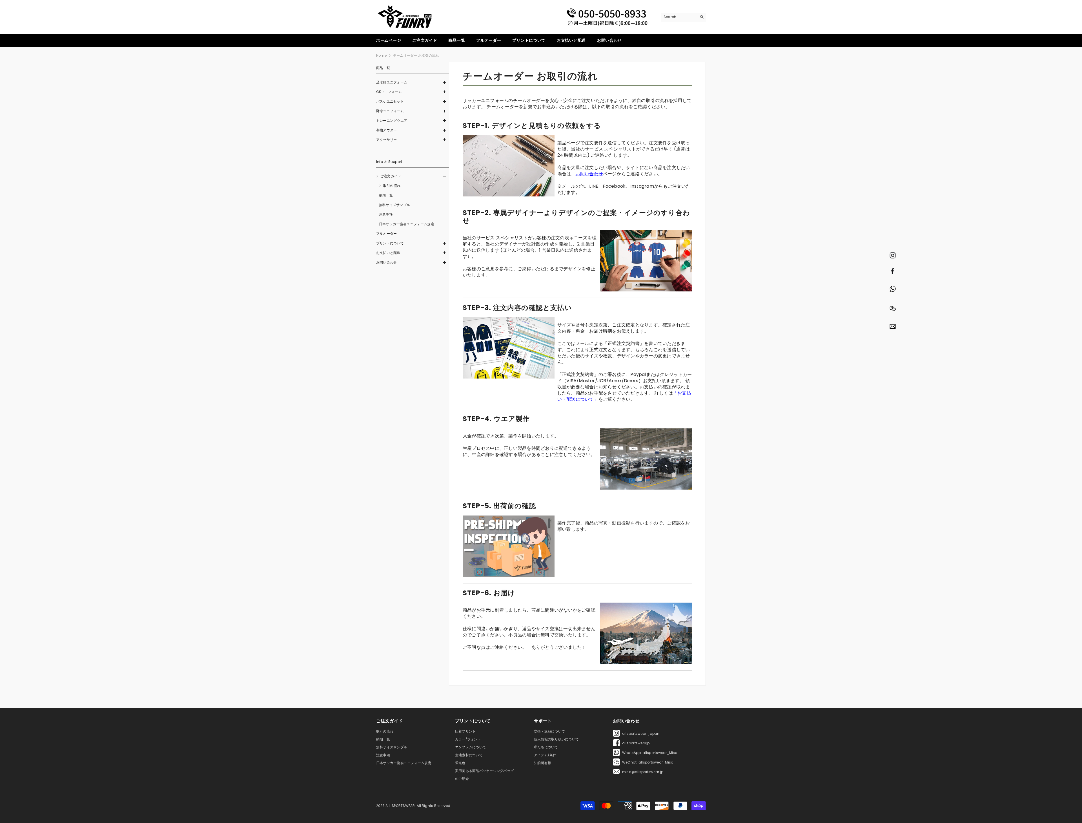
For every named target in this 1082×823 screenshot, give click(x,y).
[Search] (683, 17)
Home (381, 55)
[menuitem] (412, 82)
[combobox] (679, 17)
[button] (412, 82)
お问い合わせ (589, 174)
